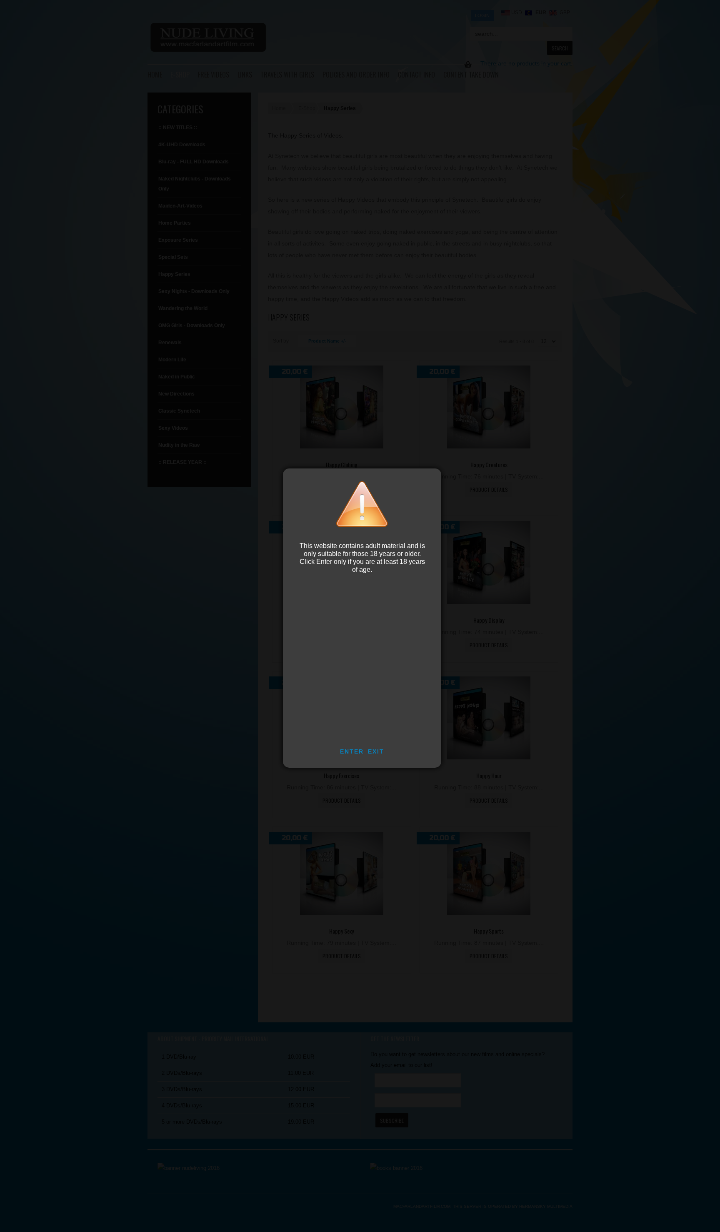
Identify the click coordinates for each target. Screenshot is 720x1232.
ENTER (352, 751)
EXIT (376, 751)
